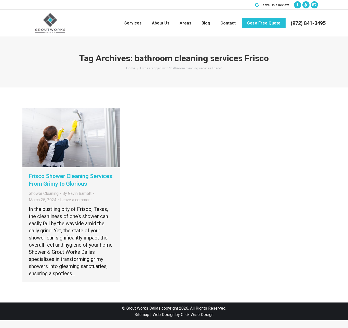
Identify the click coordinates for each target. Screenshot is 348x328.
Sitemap (142, 314)
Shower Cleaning (44, 193)
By (76, 193)
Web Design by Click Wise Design (183, 314)
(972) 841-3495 (308, 23)
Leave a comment (76, 199)
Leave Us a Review (275, 5)
